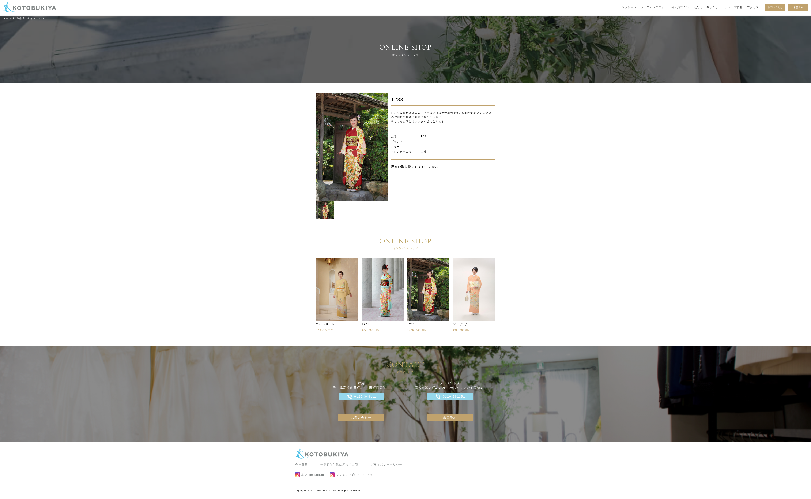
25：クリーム (325, 324)
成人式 (697, 7)
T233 (410, 324)
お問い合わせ (775, 7)
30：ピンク (460, 324)
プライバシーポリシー (386, 464)
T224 (365, 324)
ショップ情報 (734, 7)
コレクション (628, 7)
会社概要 (301, 464)
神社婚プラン (680, 7)
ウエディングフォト (654, 7)
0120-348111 (365, 396)
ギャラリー (713, 7)
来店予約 (798, 7)
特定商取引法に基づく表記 (339, 464)
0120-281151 (454, 396)
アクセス (753, 7)
